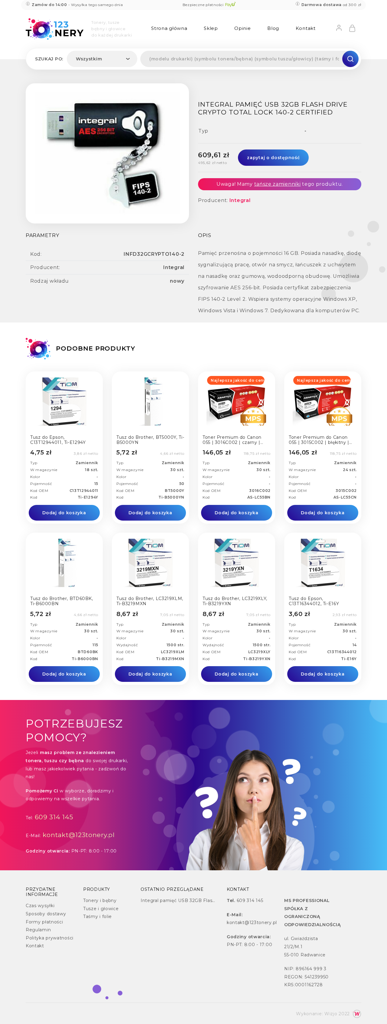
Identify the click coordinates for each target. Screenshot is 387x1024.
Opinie (242, 28)
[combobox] (102, 59)
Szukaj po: (49, 59)
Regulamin (38, 930)
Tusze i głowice (101, 908)
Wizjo (330, 1013)
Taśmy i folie (97, 916)
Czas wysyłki (40, 905)
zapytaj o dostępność (273, 157)
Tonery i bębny (100, 900)
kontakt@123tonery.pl (79, 835)
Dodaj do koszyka (64, 512)
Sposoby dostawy (46, 913)
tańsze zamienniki (277, 184)
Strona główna (169, 28)
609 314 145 (54, 817)
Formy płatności (44, 922)
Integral (240, 200)
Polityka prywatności (49, 938)
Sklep (211, 28)
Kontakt (306, 28)
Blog (273, 28)
